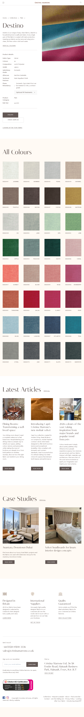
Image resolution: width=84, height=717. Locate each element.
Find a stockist (75, 696)
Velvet (16, 58)
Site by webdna (14, 700)
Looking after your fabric (12, 127)
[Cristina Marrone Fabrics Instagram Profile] (8, 697)
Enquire (10, 114)
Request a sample (58, 696)
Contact (47, 699)
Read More (8, 468)
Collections (13, 18)
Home (5, 18)
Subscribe (32, 664)
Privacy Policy (69, 699)
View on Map (48, 673)
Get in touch (35, 622)
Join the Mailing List (57, 699)
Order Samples (13, 119)
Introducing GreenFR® (74, 701)
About (67, 696)
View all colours (9, 45)
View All (47, 391)
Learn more (7, 618)
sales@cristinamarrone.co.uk (18, 651)
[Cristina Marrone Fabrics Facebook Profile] (4, 697)
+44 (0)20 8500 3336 (14, 647)
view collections (64, 618)
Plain (21, 18)
